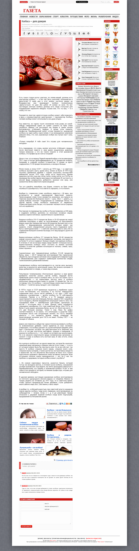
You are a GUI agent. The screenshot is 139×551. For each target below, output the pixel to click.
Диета (98, 88)
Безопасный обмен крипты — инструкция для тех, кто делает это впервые (87, 146)
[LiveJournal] (47, 33)
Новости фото (81, 101)
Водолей (107, 66)
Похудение (82, 107)
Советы (90, 109)
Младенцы (111, 182)
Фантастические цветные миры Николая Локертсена (111, 121)
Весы (107, 51)
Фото (86, 16)
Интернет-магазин (91, 96)
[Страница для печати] (55, 460)
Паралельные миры (111, 146)
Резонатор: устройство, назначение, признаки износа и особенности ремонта (88, 157)
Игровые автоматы (86, 92)
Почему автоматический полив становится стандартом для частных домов (87, 125)
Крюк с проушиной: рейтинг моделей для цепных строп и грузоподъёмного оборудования (86, 131)
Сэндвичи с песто (111, 237)
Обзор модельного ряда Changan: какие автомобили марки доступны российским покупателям (87, 151)
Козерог (115, 59)
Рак (115, 37)
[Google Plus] (67, 403)
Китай (97, 98)
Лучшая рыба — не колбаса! (31, 447)
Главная (24, 16)
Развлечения (105, 16)
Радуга (111, 96)
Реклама (89, 107)
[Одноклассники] (38, 33)
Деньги (87, 88)
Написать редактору (93, 538)
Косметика (80, 99)
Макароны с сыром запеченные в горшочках (111, 211)
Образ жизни (45, 16)
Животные (96, 90)
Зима (77, 92)
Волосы (90, 86)
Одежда (80, 103)
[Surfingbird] (65, 33)
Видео (115, 16)
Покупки (95, 105)
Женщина (89, 90)
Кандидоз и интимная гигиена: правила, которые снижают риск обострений (86, 136)
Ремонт (96, 107)
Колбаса (27, 28)
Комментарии (41, 2)
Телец (115, 29)
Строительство (88, 111)
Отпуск (97, 103)
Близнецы (107, 37)
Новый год (91, 101)
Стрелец (107, 59)
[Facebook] (24, 33)
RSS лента (81, 538)
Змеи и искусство (111, 157)
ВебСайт (47, 509)
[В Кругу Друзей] (70, 33)
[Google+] (42, 33)
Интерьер (81, 98)
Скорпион (115, 51)
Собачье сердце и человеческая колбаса (32, 423)
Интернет (87, 94)
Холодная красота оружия (111, 170)
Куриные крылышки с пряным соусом (111, 197)
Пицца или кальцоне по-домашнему (111, 251)
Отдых (91, 103)
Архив (40, 538)
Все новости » (94, 165)
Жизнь (94, 16)
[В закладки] (79, 33)
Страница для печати (64, 460)
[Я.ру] (61, 33)
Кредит (87, 99)
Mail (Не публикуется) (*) (51, 506)
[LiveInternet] (56, 33)
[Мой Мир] (71, 403)
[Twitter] (29, 33)
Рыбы (115, 66)
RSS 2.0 (60, 26)
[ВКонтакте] (33, 33)
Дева (115, 44)
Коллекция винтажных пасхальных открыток (111, 83)
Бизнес (80, 86)
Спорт (56, 16)
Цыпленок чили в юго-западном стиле (111, 225)
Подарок (89, 105)
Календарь (90, 98)
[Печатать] (88, 33)
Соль (95, 109)
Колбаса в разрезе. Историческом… (59, 436)
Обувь (98, 101)
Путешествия (76, 16)
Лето (92, 99)
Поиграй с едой (111, 108)
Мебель (97, 99)
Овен (107, 29)
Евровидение (81, 90)
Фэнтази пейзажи (111, 135)
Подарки (82, 105)
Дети (92, 88)
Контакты (47, 538)
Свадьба (83, 109)
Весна (86, 86)
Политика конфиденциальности (64, 538)
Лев (107, 44)
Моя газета (53, 540)
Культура (64, 16)
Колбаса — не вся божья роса (59, 410)
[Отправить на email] (84, 33)
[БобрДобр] (75, 33)
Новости (33, 2)
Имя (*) (47, 503)
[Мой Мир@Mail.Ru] (52, 33)
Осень (86, 103)
